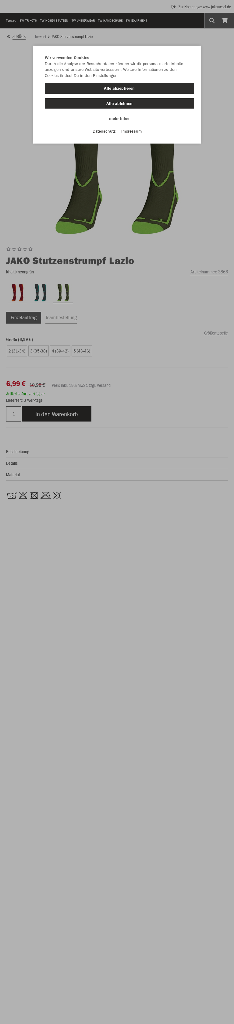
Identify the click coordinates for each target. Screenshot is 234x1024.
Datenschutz (104, 131)
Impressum (131, 131)
